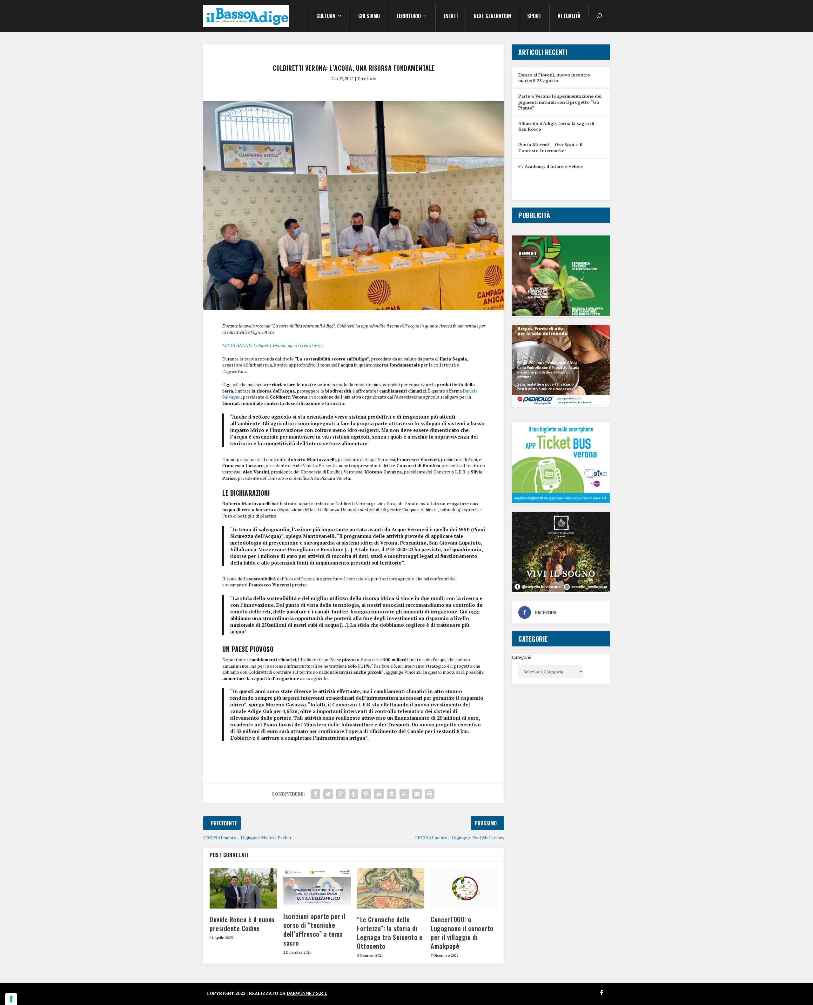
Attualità (569, 16)
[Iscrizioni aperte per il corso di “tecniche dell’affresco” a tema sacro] (317, 886)
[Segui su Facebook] (601, 993)
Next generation (492, 16)
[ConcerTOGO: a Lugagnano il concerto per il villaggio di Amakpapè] (464, 888)
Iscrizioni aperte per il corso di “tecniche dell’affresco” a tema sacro (314, 929)
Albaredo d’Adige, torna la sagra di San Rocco (556, 126)
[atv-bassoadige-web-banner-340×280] (561, 501)
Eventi (451, 16)
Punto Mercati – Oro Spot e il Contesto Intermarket (550, 147)
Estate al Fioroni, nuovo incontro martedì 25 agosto (554, 77)
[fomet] (561, 314)
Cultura (325, 16)
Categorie (521, 657)
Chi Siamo (369, 16)
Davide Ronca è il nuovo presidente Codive (242, 924)
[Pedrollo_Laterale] (561, 404)
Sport (534, 16)
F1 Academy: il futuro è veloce (550, 166)
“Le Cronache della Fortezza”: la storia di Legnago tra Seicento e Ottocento (389, 933)
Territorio (408, 16)
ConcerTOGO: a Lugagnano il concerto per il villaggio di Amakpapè (462, 933)
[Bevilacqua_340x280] (561, 590)
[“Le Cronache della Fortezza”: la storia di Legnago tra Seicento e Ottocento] (390, 888)
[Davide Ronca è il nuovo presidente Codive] (243, 888)
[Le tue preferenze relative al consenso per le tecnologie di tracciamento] (11, 999)
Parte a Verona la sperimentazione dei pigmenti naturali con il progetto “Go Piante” (559, 101)
